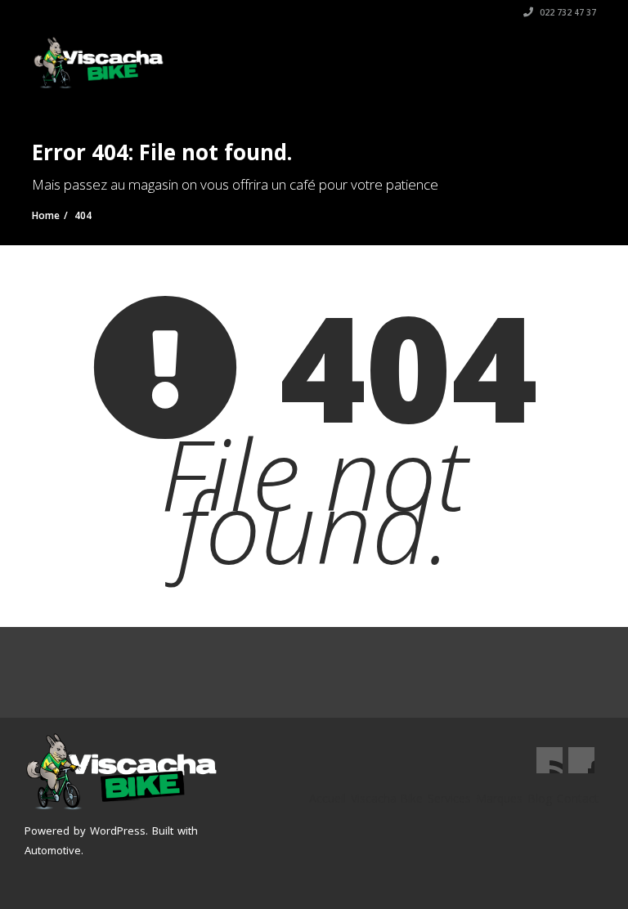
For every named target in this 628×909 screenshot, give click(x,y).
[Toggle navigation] (572, 54)
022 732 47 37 (566, 12)
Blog (539, 798)
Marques (499, 798)
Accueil (327, 798)
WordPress (118, 830)
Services (449, 798)
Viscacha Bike (387, 798)
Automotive (53, 850)
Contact (578, 798)
